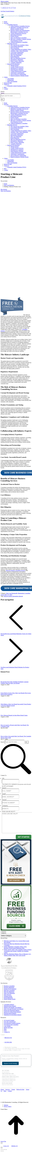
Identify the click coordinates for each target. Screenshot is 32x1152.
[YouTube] (29, 1093)
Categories (3, 933)
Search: (3, 742)
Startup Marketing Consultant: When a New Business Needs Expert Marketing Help (15, 947)
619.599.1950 (8, 1042)
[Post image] (5, 680)
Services (7, 1089)
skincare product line (9, 596)
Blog (5, 1091)
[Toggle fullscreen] (4, 1149)
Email (4, 794)
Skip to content (4, 1)
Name (4, 788)
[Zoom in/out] (6, 1149)
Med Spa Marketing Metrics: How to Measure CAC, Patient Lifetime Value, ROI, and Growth (17, 954)
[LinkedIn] (30, 1093)
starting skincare (19, 596)
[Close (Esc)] (1, 1149)
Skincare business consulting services (15, 570)
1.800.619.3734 (8, 7)
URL (3, 778)
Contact (10, 1091)
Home (2, 1089)
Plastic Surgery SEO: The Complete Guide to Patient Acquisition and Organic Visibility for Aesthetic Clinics (17, 951)
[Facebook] (27, 1093)
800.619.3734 (8, 1037)
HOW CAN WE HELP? (8, 811)
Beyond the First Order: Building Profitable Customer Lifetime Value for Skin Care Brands (14, 682)
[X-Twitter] (28, 1093)
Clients (13, 1089)
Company (5, 805)
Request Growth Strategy (10, 1063)
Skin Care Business (6, 191)
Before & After (20, 1089)
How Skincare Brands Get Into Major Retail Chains (14, 715)
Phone (4, 800)
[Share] (3, 1149)
